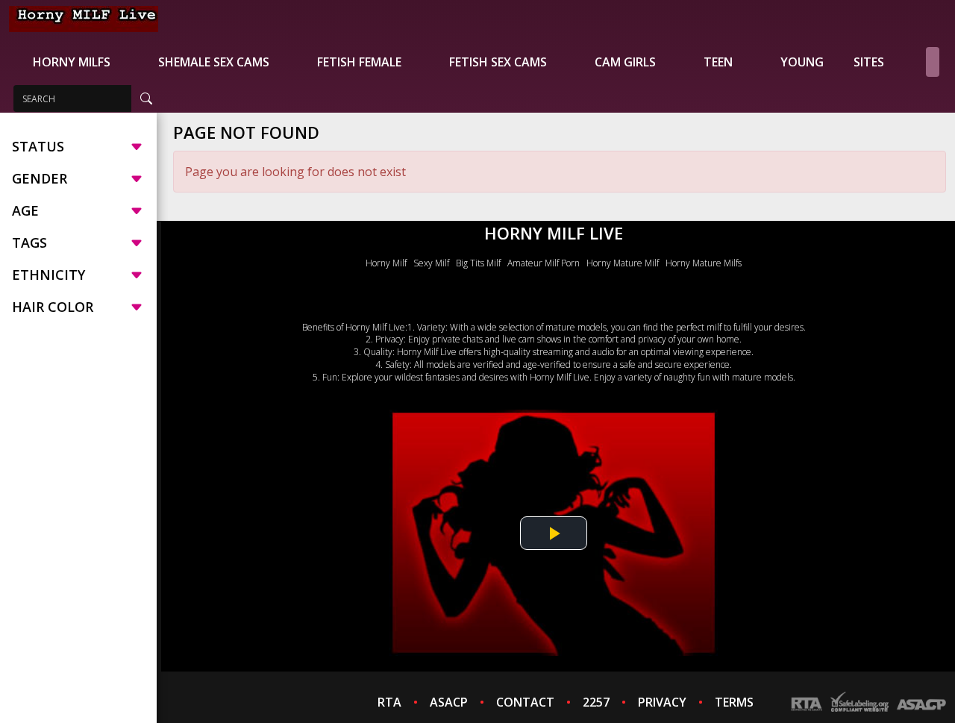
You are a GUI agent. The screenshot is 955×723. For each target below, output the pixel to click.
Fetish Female (359, 62)
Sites (869, 62)
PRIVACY (662, 702)
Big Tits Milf (478, 263)
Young (802, 62)
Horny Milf (386, 263)
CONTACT (525, 702)
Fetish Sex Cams (498, 62)
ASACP (449, 702)
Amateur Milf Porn (543, 263)
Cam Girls (625, 62)
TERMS (734, 702)
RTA (389, 702)
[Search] (146, 98)
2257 (596, 702)
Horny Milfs (71, 62)
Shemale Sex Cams (213, 62)
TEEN (718, 62)
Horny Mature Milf (622, 263)
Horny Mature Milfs (704, 263)
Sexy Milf (431, 263)
